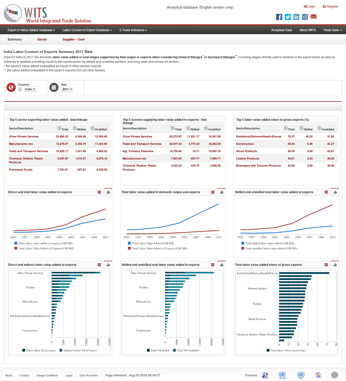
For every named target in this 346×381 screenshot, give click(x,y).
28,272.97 (175, 136)
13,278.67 (62, 144)
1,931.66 (80, 151)
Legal (69, 375)
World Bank (336, 375)
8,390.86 (80, 136)
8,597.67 (62, 158)
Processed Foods (20, 169)
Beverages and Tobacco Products (258, 165)
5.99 (310, 151)
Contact (24, 375)
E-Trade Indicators (132, 30)
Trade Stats (331, 30)
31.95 (330, 136)
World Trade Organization (318, 375)
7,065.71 (215, 158)
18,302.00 (214, 144)
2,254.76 (80, 144)
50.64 (291, 144)
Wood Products (246, 151)
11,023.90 (101, 144)
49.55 (291, 151)
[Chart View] (108, 192)
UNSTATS (301, 375)
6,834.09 (102, 169)
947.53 (82, 169)
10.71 (196, 151)
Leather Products (247, 158)
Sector (42, 39)
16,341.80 (214, 136)
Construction (245, 144)
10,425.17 (62, 151)
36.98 (330, 165)
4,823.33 (176, 165)
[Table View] (99, 191)
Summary (15, 39)
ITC (266, 375)
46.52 (309, 136)
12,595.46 (101, 136)
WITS (50, 12)
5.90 (310, 165)
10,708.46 (175, 151)
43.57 (330, 151)
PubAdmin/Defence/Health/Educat (258, 136)
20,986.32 (62, 136)
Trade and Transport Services (28, 151)
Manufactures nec (21, 144)
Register (332, 6)
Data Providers (89, 375)
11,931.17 (193, 136)
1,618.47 (80, 158)
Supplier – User (74, 39)
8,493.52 (102, 151)
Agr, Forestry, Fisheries (138, 151)
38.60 (330, 158)
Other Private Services (24, 136)
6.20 (310, 158)
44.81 (291, 158)
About (8, 375)
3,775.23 (194, 144)
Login (311, 6)
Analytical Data (281, 30)
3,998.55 (215, 165)
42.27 (330, 144)
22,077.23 (175, 144)
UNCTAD (283, 375)
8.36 (310, 144)
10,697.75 (214, 151)
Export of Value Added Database (30, 30)
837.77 (195, 158)
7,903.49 (176, 158)
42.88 (291, 165)
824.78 (195, 165)
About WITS (308, 30)
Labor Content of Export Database (86, 30)
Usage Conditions (47, 375)
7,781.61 (62, 169)
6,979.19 (102, 158)
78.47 (291, 136)
